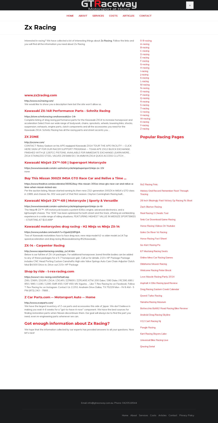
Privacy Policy (186, 415)
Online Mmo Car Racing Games (156, 257)
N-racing (144, 88)
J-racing (144, 74)
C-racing (144, 50)
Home (70, 15)
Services (98, 15)
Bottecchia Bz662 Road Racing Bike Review (164, 308)
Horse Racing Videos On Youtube (157, 225)
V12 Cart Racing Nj (150, 321)
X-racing (144, 121)
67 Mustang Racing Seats (154, 251)
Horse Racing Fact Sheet (153, 238)
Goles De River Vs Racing (153, 232)
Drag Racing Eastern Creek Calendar (159, 289)
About (83, 15)
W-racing (145, 118)
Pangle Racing (147, 327)
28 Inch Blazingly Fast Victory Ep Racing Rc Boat (166, 200)
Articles (128, 15)
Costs (113, 15)
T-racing (144, 108)
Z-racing (144, 128)
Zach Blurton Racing (151, 206)
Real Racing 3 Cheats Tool (154, 213)
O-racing (144, 91)
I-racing (144, 71)
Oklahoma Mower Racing (153, 263)
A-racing (144, 44)
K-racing (144, 77)
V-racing (144, 115)
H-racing (144, 67)
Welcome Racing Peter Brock (155, 270)
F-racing (144, 60)
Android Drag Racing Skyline (155, 314)
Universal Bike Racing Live (154, 340)
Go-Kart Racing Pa (150, 244)
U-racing (144, 111)
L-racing (144, 81)
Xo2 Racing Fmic (149, 184)
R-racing (144, 101)
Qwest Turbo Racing (151, 295)
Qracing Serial (147, 346)
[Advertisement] (80, 69)
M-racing (145, 84)
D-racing (144, 54)
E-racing (144, 57)
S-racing (144, 104)
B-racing (144, 47)
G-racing (144, 64)
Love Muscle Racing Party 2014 (157, 276)
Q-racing (144, 98)
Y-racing (144, 125)
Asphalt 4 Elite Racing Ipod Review (159, 283)
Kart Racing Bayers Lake (153, 333)
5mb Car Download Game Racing (157, 219)
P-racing (144, 94)
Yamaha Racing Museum (153, 301)
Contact (145, 15)
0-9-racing (146, 40)
